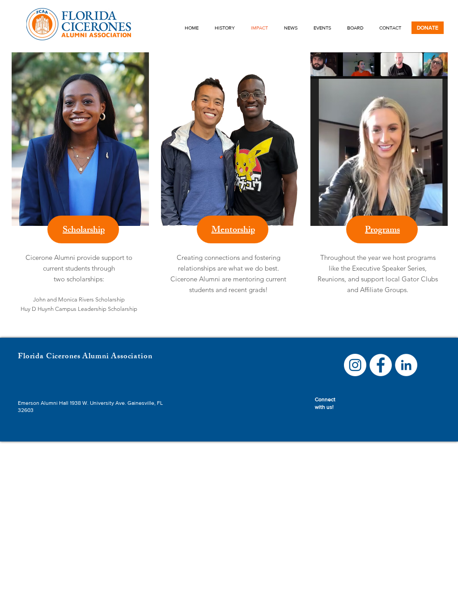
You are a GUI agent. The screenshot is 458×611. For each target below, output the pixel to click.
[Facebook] (380, 365)
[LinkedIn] (406, 365)
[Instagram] (355, 365)
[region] (79, 195)
